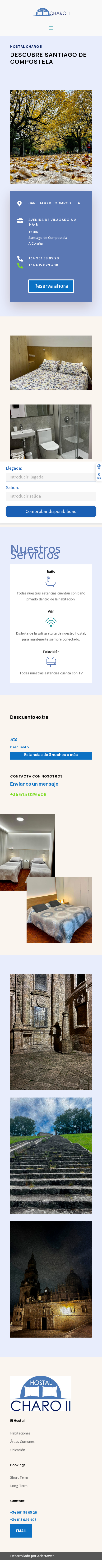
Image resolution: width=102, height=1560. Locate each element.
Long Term (19, 1485)
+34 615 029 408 (28, 794)
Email (21, 1531)
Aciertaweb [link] (46, 1556)
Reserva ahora (51, 286)
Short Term (19, 1477)
